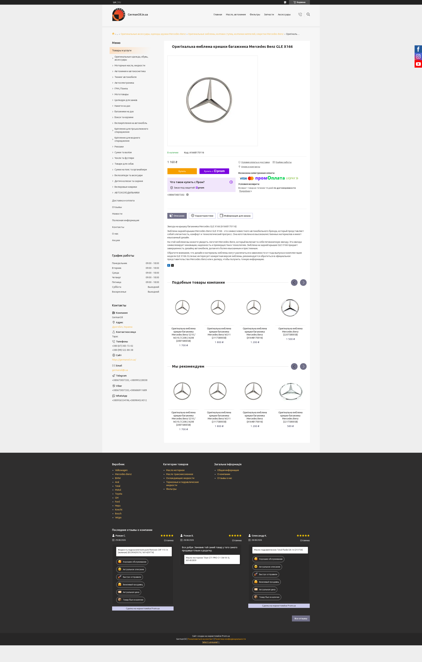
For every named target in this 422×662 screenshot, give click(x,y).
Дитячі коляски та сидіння (129, 181)
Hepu (118, 505)
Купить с (208, 171)
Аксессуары (284, 14)
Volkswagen (121, 470)
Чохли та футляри (124, 158)
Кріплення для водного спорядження (127, 139)
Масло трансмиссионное (179, 474)
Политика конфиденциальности (230, 639)
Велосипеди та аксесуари (129, 175)
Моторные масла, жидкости (130, 65)
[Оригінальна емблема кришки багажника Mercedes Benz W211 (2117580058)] (219, 307)
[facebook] (168, 266)
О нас (115, 233)
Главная (218, 14)
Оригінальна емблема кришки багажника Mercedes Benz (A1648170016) (255, 333)
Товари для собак (124, 163)
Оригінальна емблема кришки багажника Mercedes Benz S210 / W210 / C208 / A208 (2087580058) (183, 334)
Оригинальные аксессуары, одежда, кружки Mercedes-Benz (153, 34)
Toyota (118, 493)
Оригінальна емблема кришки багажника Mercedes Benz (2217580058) (290, 417)
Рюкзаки (119, 146)
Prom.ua (226, 636)
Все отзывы (301, 618)
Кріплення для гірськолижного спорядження (131, 130)
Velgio (118, 517)
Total (117, 486)
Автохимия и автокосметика (130, 71)
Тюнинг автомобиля (125, 77)
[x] (172, 266)
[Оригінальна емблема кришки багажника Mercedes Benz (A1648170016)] (255, 307)
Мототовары (122, 94)
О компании (223, 474)
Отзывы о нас (224, 478)
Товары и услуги (121, 50)
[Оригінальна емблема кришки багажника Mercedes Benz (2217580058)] (290, 391)
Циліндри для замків (126, 100)
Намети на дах (122, 106)
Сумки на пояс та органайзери (131, 169)
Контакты (118, 227)
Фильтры (255, 14)
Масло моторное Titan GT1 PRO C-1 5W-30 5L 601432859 (208, 559)
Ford (117, 501)
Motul (118, 490)
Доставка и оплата (123, 200)
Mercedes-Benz (123, 474)
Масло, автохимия (236, 14)
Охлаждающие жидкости (180, 478)
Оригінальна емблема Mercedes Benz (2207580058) (290, 331)
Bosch (118, 513)
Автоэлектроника (124, 82)
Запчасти (269, 14)
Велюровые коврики (126, 187)
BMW (118, 478)
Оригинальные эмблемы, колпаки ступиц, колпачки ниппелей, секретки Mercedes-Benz (236, 34)
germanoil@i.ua (120, 370)
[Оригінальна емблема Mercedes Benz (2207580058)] (290, 307)
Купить (182, 171)
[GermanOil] (118, 14)
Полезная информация (125, 220)
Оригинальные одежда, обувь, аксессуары (131, 58)
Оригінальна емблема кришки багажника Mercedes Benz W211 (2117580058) (219, 333)
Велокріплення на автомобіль (131, 123)
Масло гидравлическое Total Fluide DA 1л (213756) (278, 550)
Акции (116, 240)
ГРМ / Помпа (121, 88)
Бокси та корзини (124, 117)
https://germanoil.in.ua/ (124, 359)
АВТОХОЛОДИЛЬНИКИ (127, 192)
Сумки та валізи (123, 152)
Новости (117, 213)
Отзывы (117, 207)
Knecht (118, 509)
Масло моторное (175, 470)
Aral (117, 482)
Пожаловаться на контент (200, 639)
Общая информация (228, 470)
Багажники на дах (124, 111)
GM (117, 497)
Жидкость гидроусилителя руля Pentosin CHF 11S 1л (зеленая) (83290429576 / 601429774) (143, 551)
